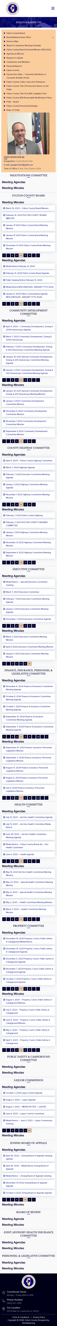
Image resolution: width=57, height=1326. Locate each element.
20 (38, 737)
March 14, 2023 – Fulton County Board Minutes (27, 208)
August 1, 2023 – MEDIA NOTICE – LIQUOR (26, 1107)
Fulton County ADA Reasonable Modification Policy (29, 98)
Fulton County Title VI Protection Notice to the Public (28, 88)
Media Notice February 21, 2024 (20, 266)
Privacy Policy (39, 1317)
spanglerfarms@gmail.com (21, 165)
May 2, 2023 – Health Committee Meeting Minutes (29, 902)
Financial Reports (14, 66)
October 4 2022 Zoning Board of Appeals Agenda (29, 1193)
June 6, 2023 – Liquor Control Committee (25, 1114)
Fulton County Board (16, 33)
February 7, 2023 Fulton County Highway (24, 515)
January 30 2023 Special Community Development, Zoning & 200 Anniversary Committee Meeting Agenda (29, 360)
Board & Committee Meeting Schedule (24, 46)
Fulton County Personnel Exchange (22, 106)
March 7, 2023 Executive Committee (22, 592)
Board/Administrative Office (19, 37)
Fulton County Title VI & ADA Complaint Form (27, 94)
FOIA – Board (13, 102)
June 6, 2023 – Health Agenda (20, 854)
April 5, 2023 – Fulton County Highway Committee (29, 461)
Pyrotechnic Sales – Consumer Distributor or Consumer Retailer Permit (26, 76)
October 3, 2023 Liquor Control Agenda (24, 1093)
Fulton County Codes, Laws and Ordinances (26, 82)
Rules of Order (13, 110)
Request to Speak (15, 58)
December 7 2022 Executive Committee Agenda (28, 619)
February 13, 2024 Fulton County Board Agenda (27, 273)
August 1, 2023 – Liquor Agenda (20, 1100)
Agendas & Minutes (15, 54)
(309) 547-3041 (14, 1303)
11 (25, 255)
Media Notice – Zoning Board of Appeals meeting (28, 1176)
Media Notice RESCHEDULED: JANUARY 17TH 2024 (30, 287)
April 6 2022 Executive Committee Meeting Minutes (29, 647)
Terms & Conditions (20, 1317)
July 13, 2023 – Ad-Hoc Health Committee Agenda (29, 817)
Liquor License (13, 70)
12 (29, 255)
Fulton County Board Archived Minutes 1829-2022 (29, 50)
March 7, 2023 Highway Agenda (20, 467)
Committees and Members (18, 62)
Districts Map (12, 41)
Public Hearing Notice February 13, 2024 (24, 280)
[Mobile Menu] (52, 8)
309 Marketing (28, 1323)
